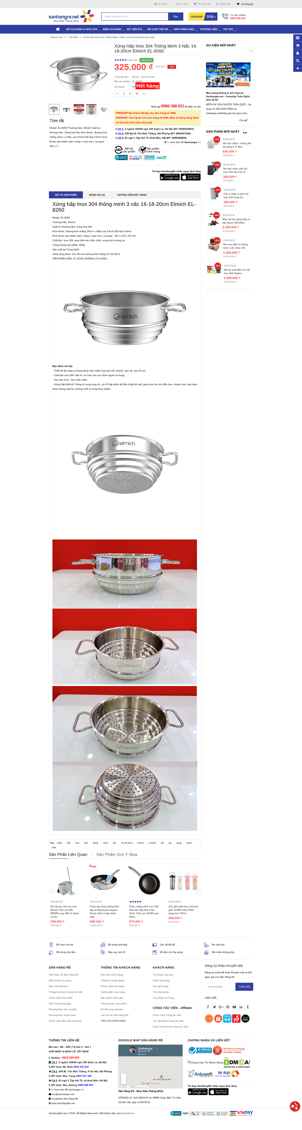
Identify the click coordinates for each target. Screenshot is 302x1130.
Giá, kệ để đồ (167, 944)
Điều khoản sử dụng (60, 980)
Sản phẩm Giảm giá (112, 997)
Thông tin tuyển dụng (112, 980)
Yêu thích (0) (203, 4)
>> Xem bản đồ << (184, 142)
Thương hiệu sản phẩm (114, 1003)
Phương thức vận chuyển (63, 1009)
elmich (141, 843)
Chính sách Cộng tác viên (167, 1015)
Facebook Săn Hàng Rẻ (65, 1098)
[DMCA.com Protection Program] (237, 1062)
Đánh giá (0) (97, 194)
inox (77, 843)
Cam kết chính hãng (112, 974)
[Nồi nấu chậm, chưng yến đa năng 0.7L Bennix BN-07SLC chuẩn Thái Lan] (213, 142)
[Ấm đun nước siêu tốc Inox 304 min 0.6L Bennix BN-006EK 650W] (213, 168)
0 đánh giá (132, 60)
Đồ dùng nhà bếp (117, 944)
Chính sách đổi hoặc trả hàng (65, 1020)
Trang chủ (56, 37)
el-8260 (152, 843)
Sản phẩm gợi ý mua (116, 854)
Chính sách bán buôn (112, 986)
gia (170, 843)
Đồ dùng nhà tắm (66, 952)
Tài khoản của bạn (163, 974)
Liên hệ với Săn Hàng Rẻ (114, 1015)
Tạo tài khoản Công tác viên (168, 1020)
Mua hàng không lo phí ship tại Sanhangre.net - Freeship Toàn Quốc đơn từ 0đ (228, 96)
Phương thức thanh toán (62, 1015)
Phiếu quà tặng (161, 980)
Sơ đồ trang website (112, 1009)
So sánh (183, 4)
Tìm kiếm (73, 37)
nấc (114, 843)
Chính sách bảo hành (61, 997)
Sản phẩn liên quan (68, 854)
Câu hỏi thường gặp (60, 1003)
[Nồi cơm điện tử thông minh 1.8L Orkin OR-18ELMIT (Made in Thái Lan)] (213, 243)
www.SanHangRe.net (63, 1103)
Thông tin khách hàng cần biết (65, 992)
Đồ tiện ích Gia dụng (171, 952)
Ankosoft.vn (127, 1113)
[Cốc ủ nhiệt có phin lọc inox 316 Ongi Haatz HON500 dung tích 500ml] (214, 193)
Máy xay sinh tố (116, 952)
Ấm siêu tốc (218, 944)
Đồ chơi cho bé (64, 944)
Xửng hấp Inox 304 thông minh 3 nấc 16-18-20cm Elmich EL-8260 (119, 37)
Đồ (162, 843)
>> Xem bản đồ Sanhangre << (67, 1089)
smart (189, 843)
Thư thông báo (161, 992)
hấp (68, 843)
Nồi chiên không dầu (223, 952)
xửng (59, 843)
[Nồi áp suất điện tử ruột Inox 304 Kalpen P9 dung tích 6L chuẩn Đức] (214, 269)
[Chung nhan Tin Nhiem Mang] (205, 1062)
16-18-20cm (127, 843)
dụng (179, 843)
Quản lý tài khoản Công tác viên (170, 1026)
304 (86, 843)
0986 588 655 (237, 18)
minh (105, 843)
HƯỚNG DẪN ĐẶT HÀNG (132, 194)
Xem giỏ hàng (160, 986)
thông (95, 843)
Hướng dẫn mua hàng (113, 992)
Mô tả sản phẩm (66, 194)
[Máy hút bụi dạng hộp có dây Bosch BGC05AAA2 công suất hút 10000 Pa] (213, 218)
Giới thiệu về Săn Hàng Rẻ (63, 974)
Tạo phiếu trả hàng (163, 997)
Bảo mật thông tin (58, 986)
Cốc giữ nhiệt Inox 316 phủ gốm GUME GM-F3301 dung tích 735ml (183, 910)
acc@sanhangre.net (63, 1094)
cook (54, 847)
